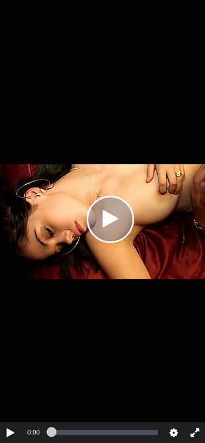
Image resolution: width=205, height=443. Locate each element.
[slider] (105, 432)
